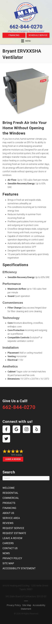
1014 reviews (16, 455)
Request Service (13, 528)
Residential (10, 492)
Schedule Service (38, 35)
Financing (14, 35)
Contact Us (10, 548)
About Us (8, 513)
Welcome (9, 487)
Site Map (8, 563)
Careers (8, 543)
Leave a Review (13, 459)
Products (9, 502)
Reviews (8, 523)
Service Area (11, 518)
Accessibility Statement (19, 568)
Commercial (11, 497)
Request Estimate (14, 533)
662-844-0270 (26, 27)
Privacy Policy (12, 558)
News (6, 553)
